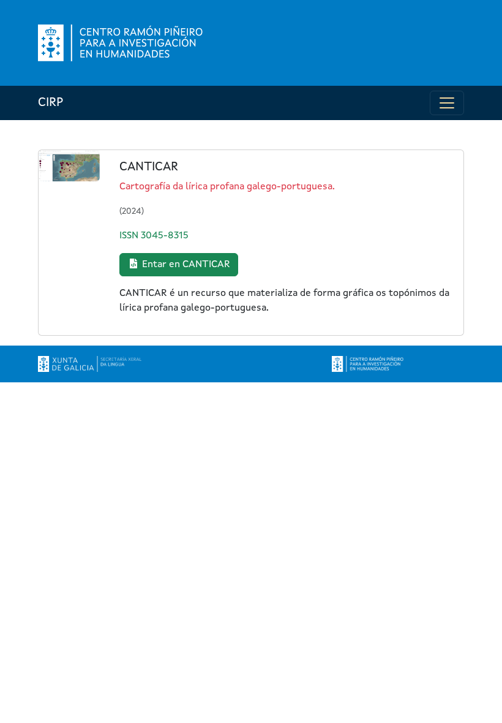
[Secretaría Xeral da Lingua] (89, 364)
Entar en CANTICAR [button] (185, 265)
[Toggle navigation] (447, 103)
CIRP (50, 103)
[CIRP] (122, 43)
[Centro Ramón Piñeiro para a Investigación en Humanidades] (368, 364)
